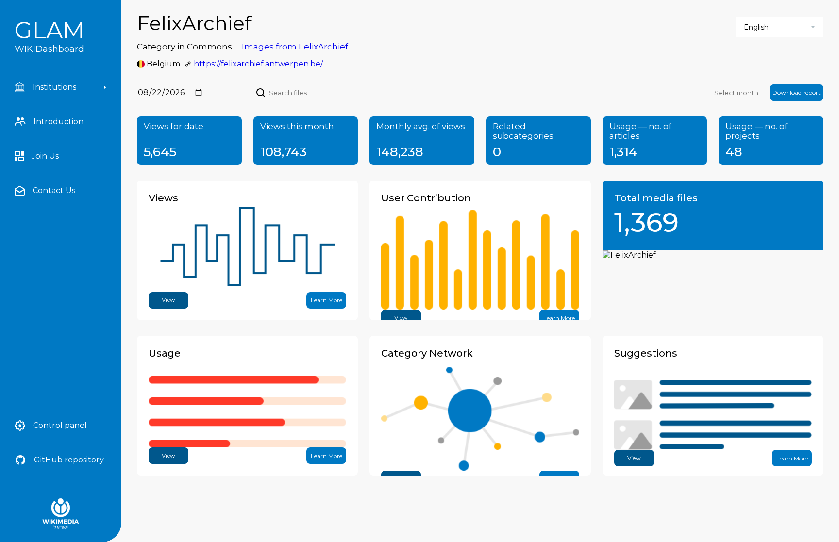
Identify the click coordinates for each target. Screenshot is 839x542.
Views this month (297, 126)
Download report (796, 92)
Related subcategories (523, 131)
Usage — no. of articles (640, 131)
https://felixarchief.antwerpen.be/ (258, 63)
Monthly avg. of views (420, 126)
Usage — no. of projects (756, 131)
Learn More (326, 300)
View (168, 299)
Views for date (173, 126)
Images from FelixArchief (295, 46)
